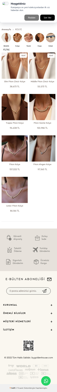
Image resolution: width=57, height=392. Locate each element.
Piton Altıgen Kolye (42, 164)
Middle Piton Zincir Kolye (42, 81)
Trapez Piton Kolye (15, 123)
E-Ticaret (19, 388)
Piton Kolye (14, 164)
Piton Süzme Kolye (42, 123)
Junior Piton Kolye (14, 206)
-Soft (13, 388)
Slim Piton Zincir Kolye (14, 81)
